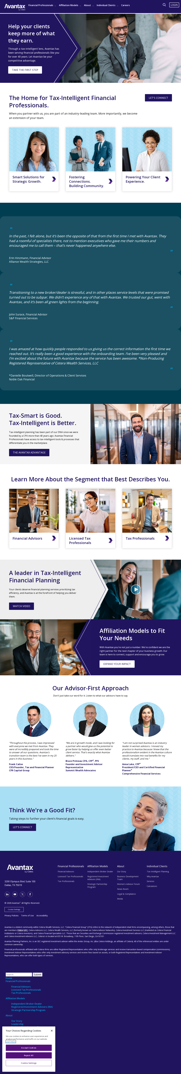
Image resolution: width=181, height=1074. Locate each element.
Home (9, 978)
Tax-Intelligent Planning (158, 871)
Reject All (29, 1055)
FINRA (20, 930)
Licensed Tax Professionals (80, 540)
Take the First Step (25, 70)
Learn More (11, 1041)
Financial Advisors (27, 538)
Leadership (17, 1024)
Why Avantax (153, 876)
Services (150, 881)
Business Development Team (128, 878)
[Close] (52, 1031)
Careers (125, 5)
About (87, 5)
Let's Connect (158, 97)
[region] (28, 1049)
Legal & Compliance (126, 894)
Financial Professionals (40, 5)
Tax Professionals (140, 538)
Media (120, 898)
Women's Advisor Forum (128, 884)
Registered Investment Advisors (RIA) (98, 878)
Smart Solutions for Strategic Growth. (28, 179)
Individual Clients (106, 5)
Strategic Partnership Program (97, 885)
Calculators (152, 886)
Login (174, 4)
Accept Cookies (28, 1047)
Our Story (121, 871)
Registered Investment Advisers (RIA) (32, 1006)
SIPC (26, 930)
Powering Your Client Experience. (143, 179)
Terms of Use (27, 915)
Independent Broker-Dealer (26, 1003)
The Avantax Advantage (29, 452)
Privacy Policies (12, 915)
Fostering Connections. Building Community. (86, 181)
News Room (123, 889)
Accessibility (42, 915)
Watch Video (21, 606)
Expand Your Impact (117, 664)
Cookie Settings (14, 909)
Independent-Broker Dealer (100, 871)
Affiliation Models (68, 5)
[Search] (164, 5)
